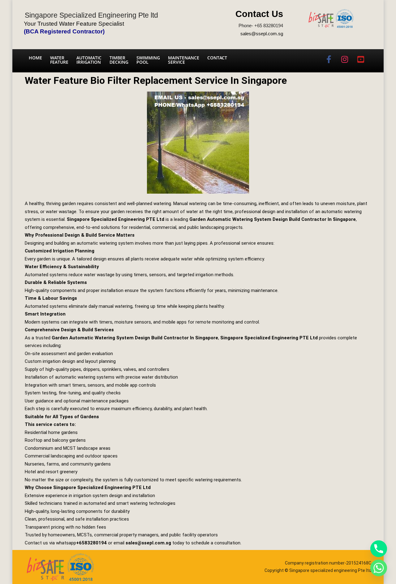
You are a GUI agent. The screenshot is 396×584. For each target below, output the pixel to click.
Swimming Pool (148, 60)
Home (35, 58)
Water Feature (59, 60)
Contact (217, 58)
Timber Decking (119, 60)
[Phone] (378, 548)
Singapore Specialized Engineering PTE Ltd (115, 219)
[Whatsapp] (378, 568)
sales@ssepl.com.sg (261, 33)
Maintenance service (183, 60)
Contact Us (259, 14)
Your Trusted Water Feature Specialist (74, 23)
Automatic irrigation (88, 60)
